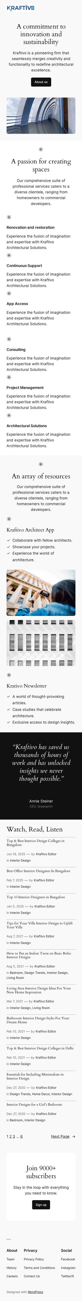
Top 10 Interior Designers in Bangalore (36, 897)
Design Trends (34, 972)
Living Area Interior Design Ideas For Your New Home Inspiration (39, 990)
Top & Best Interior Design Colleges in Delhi (40, 1049)
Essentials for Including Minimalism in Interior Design (35, 1077)
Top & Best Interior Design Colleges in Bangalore (36, 843)
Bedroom (16, 972)
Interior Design (20, 860)
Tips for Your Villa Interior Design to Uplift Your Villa (40, 925)
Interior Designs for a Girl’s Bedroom (34, 1105)
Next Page (63, 1136)
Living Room (15, 978)
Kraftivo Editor (46, 854)
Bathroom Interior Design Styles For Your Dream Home (38, 1020)
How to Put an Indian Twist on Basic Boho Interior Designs (39, 956)
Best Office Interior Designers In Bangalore (38, 871)
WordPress (35, 1292)
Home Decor (41, 1094)
